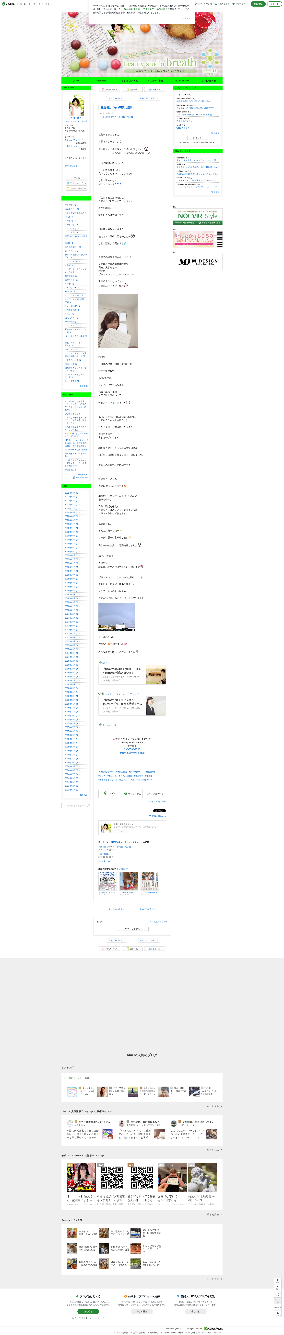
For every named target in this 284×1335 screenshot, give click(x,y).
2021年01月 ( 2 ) (72, 504)
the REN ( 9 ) (70, 291)
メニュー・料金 (155, 80)
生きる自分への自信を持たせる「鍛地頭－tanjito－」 (198, 167)
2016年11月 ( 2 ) (72, 665)
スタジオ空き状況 (128, 80)
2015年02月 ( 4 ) (72, 747)
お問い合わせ (209, 80)
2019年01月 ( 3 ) (72, 563)
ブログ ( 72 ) (70, 205)
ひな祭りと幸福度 (73, 413)
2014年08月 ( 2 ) (72, 770)
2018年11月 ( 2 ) (72, 571)
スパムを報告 (122, 1332)
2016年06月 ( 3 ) (72, 684)
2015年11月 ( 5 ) (72, 712)
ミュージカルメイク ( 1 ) (75, 261)
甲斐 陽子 (76, 118)
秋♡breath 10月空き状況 (76, 449)
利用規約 (154, 1332)
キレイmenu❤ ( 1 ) (73, 306)
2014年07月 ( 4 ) (72, 774)
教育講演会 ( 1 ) (72, 276)
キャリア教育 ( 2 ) (73, 381)
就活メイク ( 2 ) (72, 364)
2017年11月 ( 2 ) (72, 618)
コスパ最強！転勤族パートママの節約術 (194, 114)
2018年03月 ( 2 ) (72, 602)
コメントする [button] (134, 794)
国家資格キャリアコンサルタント (121, 117)
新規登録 (258, 4)
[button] (278, 1314)
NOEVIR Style (182, 80)
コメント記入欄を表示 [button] (157, 922)
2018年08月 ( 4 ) (72, 583)
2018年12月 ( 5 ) (72, 567)
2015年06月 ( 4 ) (72, 731)
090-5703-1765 (132, 749)
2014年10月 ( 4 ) (72, 762)
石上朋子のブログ (184, 121)
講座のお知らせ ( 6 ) (74, 247)
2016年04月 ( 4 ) (72, 692)
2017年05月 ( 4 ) (72, 641)
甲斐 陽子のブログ (142, 46)
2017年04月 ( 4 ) (72, 645)
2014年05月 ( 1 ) (72, 782)
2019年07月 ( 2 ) (72, 544)
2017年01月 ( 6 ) (72, 657)
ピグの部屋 (82, 121)
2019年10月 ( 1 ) (72, 532)
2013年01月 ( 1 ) (72, 790)
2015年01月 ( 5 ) (72, 751)
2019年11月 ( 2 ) (72, 528)
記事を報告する (159, 816)
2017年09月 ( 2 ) (72, 626)
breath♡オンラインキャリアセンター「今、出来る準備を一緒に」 (75, 463)
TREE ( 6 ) (69, 314)
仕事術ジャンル (71, 146)
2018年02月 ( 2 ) (72, 606)
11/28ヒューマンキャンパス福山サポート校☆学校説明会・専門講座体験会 (76, 443)
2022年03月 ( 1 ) (72, 493)
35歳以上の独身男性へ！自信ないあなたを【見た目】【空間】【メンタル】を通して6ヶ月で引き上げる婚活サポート (198, 174)
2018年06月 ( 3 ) (72, 591)
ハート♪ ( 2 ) (70, 221)
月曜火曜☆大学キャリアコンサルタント (116, 847)
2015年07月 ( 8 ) (72, 727)
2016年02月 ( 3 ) (72, 700)
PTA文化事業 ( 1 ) (72, 310)
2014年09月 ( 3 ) (72, 766)
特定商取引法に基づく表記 (200, 1332)
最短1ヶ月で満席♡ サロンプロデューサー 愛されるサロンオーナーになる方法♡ (198, 160)
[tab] (74, 1078)
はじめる (88, 1311)
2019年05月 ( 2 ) (72, 551)
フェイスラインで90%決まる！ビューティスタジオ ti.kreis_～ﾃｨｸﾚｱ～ (198, 180)
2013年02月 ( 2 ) (72, 786)
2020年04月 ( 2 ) (72, 516)
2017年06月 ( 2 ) (72, 637)
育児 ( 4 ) (69, 217)
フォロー (122, 831)
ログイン (274, 4)
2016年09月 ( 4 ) (72, 672)
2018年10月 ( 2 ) (72, 575)
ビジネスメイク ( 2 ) (74, 360)
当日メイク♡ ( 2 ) (73, 251)
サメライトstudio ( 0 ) (74, 295)
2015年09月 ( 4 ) (72, 719)
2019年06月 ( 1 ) (72, 547)
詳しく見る (142, 1311)
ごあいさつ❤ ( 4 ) (72, 287)
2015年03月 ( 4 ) (72, 743)
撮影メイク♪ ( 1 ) (72, 280)
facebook (101, 80)
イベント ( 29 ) (71, 232)
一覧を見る (214, 133)
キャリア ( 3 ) (71, 349)
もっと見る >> (104, 861)
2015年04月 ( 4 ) (72, 739)
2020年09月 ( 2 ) (72, 512)
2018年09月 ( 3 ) (72, 579)
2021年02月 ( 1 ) (72, 501)
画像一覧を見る (82, 477)
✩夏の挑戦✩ (104, 854)
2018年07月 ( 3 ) (72, 587)
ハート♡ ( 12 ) (71, 224)
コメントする (133, 929)
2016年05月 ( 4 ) (72, 688)
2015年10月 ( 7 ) (72, 715)
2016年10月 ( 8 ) (72, 669)
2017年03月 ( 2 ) (72, 649)
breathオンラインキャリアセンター (123, 694)
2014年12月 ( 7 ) (72, 755)
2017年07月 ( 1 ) (72, 633)
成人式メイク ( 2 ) (73, 318)
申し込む (195, 1311)
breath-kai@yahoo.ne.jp (132, 752)
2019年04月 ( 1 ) (72, 555)
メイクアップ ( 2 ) (73, 325)
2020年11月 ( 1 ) (72, 508)
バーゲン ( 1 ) (71, 284)
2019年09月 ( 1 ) (72, 536)
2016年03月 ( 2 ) (72, 696)
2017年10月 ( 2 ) (72, 622)
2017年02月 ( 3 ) (72, 653)
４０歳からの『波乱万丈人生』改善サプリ (195, 108)
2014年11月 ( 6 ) (72, 758)
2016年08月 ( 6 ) (72, 676)
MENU (105, 663)
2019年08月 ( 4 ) (72, 540)
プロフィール (75, 80)
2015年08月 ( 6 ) (72, 723)
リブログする (157, 794)
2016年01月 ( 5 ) (72, 704)
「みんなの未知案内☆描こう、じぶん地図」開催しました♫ (75, 420)
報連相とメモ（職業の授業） (118, 107)
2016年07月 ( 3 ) (72, 680)
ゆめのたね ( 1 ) (72, 322)
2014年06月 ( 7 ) (72, 778)
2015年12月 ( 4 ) (72, 708)
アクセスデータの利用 (173, 1332)
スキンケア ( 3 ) (72, 228)
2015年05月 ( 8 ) (72, 735)
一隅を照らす (71, 469)
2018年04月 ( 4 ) (72, 598)
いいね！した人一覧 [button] (157, 801)
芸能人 (88, 1078)
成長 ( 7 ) (69, 265)
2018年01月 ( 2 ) (72, 610)
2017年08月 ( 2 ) (72, 630)
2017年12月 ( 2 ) (72, 614)
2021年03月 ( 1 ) (72, 497)
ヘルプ (220, 1332)
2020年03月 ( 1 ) (72, 520)
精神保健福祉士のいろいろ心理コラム (193, 101)
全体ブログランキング (74, 140)
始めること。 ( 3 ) (73, 209)
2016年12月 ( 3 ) (72, 661)
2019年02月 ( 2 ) (72, 559)
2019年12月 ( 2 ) (72, 524)
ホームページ (109, 725)
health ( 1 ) (69, 243)
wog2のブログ (183, 128)
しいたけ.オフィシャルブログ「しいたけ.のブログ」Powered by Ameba (198, 187)
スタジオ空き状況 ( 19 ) (75, 213)
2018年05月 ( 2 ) (72, 594)
